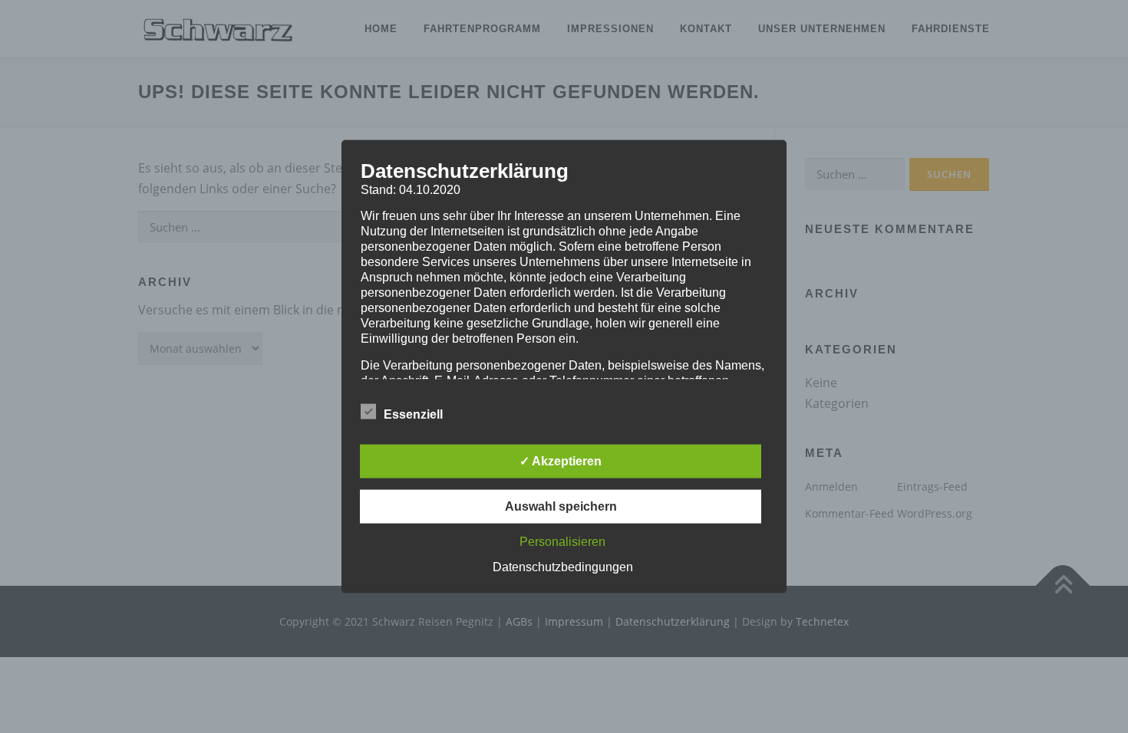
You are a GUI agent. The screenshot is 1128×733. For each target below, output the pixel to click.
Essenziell (413, 413)
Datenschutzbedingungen (563, 566)
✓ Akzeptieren (560, 460)
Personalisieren (562, 540)
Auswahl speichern (561, 505)
